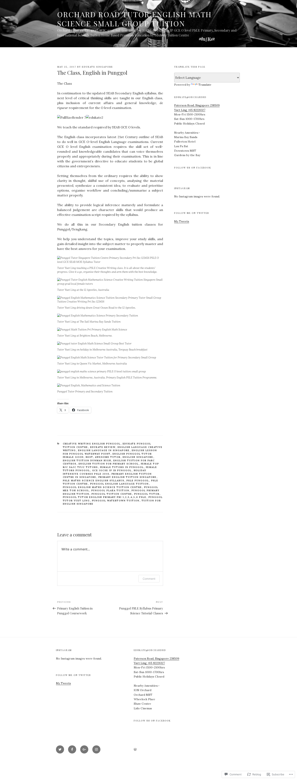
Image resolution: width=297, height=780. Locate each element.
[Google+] (84, 749)
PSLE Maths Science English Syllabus (93, 480)
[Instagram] (96, 749)
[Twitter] (60, 749)
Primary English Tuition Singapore (127, 477)
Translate (204, 84)
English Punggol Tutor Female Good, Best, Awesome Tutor (107, 455)
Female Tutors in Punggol (122, 467)
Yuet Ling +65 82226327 (189, 110)
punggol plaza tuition (110, 490)
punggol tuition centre (112, 493)
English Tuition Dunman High (87, 460)
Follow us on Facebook (192, 167)
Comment (149, 578)
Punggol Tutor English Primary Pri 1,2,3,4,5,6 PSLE (104, 497)
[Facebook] (72, 749)
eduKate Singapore (97, 66)
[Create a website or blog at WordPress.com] (135, 749)
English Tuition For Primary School (109, 463)
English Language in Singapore (104, 450)
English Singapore (138, 457)
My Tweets (181, 221)
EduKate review (103, 447)
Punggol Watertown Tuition (116, 500)
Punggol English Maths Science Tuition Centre (102, 487)
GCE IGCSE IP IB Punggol (112, 470)
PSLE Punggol (137, 480)
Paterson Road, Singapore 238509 (197, 105)
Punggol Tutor (147, 493)
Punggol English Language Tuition (119, 483)
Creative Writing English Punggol (92, 443)
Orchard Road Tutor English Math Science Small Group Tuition (134, 18)
